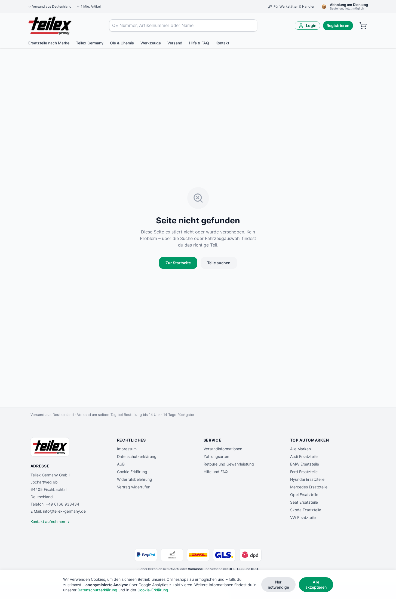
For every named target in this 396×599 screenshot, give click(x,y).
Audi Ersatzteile (304, 456)
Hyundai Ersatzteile (307, 479)
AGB (121, 464)
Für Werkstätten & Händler (294, 6)
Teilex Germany (89, 43)
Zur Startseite (178, 262)
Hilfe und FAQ (216, 471)
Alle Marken (300, 448)
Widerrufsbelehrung (134, 479)
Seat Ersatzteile (304, 502)
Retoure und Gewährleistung (229, 464)
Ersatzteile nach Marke (48, 43)
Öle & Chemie (122, 43)
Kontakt (222, 43)
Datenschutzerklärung (136, 456)
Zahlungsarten (216, 456)
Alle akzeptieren (316, 584)
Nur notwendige (278, 584)
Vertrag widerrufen (133, 487)
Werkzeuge (150, 43)
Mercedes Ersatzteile (308, 487)
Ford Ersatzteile (304, 471)
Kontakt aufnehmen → (50, 521)
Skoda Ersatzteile (305, 509)
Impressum (127, 448)
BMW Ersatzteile (304, 464)
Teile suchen (219, 262)
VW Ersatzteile (303, 517)
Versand (174, 43)
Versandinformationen (223, 448)
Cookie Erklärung (132, 471)
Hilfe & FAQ (199, 43)
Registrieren (338, 25)
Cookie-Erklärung (152, 590)
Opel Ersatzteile (304, 494)
